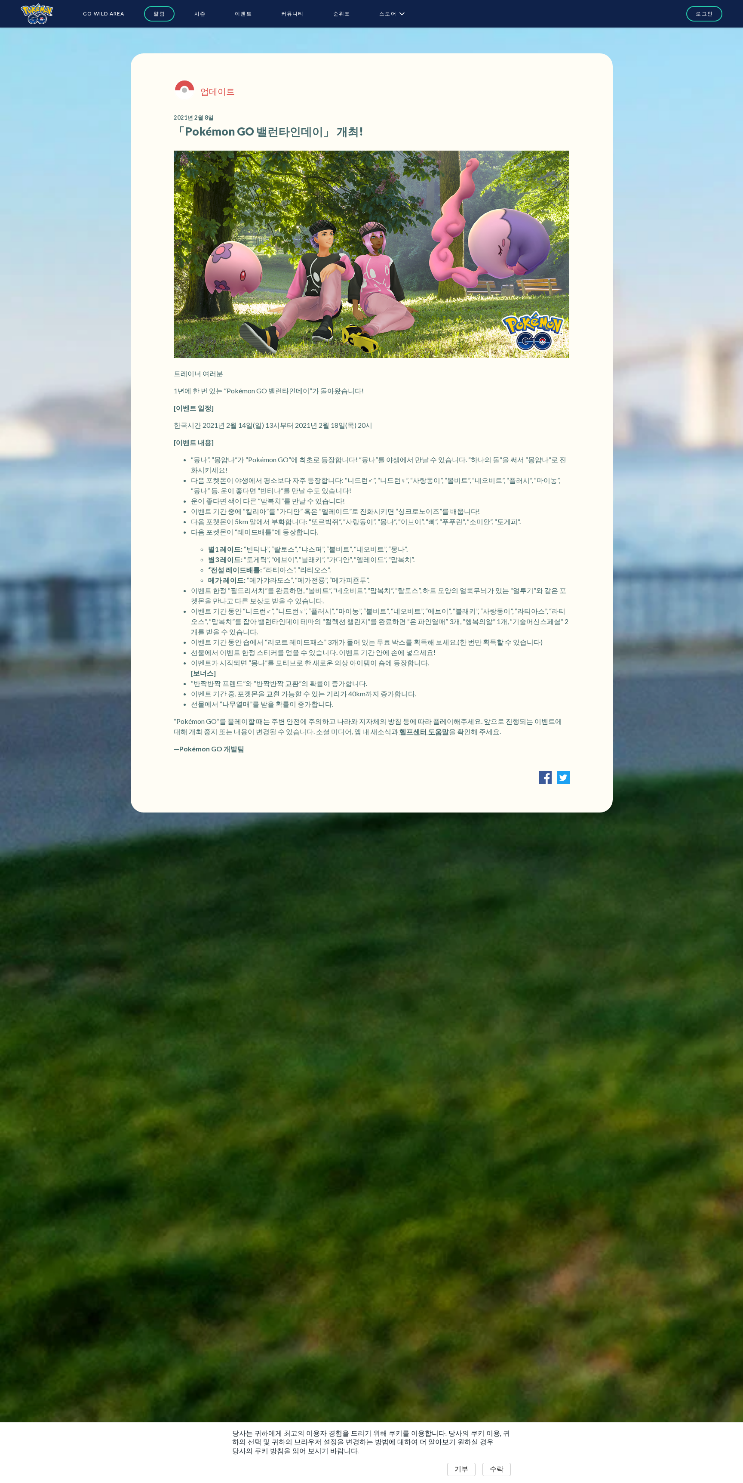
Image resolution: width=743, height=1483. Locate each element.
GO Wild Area (103, 13)
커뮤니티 (292, 13)
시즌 (200, 13)
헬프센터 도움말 (424, 731)
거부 (461, 1469)
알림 (159, 13)
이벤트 (243, 13)
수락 (497, 1469)
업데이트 (217, 91)
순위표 (341, 13)
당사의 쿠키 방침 (258, 1451)
